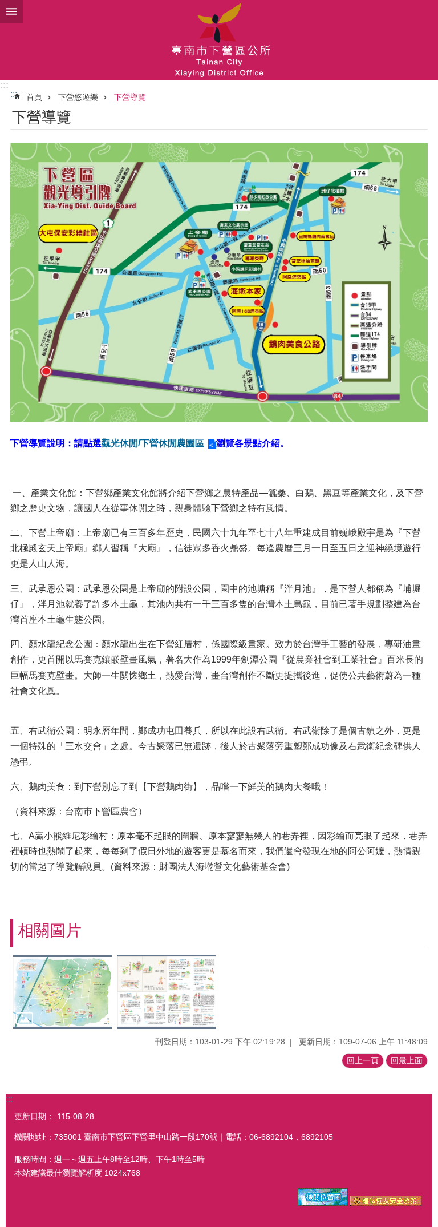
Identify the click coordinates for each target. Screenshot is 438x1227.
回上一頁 (363, 1060)
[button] (62, 992)
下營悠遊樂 (78, 97)
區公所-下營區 (219, 40)
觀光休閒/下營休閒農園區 (153, 443)
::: (4, 85)
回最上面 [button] (407, 1060)
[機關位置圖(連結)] (323, 1203)
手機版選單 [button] (11, 11)
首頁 (34, 97)
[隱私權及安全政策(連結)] (385, 1203)
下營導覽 (130, 97)
